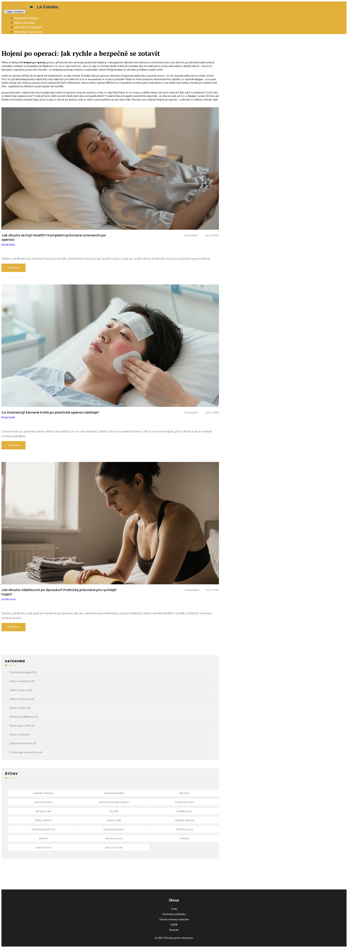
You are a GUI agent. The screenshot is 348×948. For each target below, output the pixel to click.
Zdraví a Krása (19, 734)
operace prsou (43, 847)
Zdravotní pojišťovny (23, 716)
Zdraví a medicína (22, 681)
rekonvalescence (43, 802)
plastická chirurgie (43, 793)
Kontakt (174, 930)
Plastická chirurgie (23, 672)
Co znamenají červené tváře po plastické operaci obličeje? (50, 412)
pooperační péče (184, 802)
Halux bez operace (28, 32)
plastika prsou (184, 811)
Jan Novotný (8, 599)
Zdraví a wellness (21, 699)
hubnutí (43, 838)
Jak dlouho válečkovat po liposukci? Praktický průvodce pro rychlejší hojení (59, 592)
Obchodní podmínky (174, 914)
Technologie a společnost (25, 752)
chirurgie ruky (43, 811)
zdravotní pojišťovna (43, 829)
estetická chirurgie (184, 820)
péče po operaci (114, 847)
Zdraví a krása (20, 707)
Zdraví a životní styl (22, 743)
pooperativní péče (114, 829)
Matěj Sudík (8, 244)
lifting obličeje (43, 820)
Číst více (13, 268)
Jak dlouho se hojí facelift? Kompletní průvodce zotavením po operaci (53, 237)
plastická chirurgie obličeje (114, 802)
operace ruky (114, 820)
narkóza (184, 838)
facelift (114, 811)
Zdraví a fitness (20, 690)
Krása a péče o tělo (22, 725)
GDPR (174, 924)
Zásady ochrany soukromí (174, 919)
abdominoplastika (114, 793)
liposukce (184, 793)
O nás (174, 908)
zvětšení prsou (184, 829)
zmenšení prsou (114, 838)
